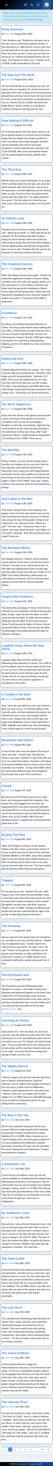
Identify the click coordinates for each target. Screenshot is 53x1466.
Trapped (7, 880)
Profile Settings (35, 19)
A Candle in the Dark (16, 694)
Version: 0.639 (35, 1464)
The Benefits (10, 450)
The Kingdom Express (17, 264)
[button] (25, 5)
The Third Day (11, 169)
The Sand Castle (13, 1258)
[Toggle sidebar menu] (6, 5)
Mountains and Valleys (17, 740)
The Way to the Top (15, 1115)
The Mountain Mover (16, 548)
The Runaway (11, 926)
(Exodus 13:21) (9, 1009)
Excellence (9, 313)
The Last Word (12, 1307)
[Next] (48, 1449)
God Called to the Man (17, 499)
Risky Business (12, 29)
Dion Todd (9, 34)
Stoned (7, 786)
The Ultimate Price (14, 1402)
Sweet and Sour (13, 358)
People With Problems (17, 596)
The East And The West (18, 75)
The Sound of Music (15, 1353)
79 (42, 1449)
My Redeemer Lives (15, 1213)
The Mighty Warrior (15, 1066)
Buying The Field (13, 834)
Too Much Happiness (16, 404)
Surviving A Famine (15, 1020)
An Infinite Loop (13, 218)
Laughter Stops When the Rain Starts (23, 647)
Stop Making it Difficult (17, 120)
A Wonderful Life (13, 1164)
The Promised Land (15, 975)
